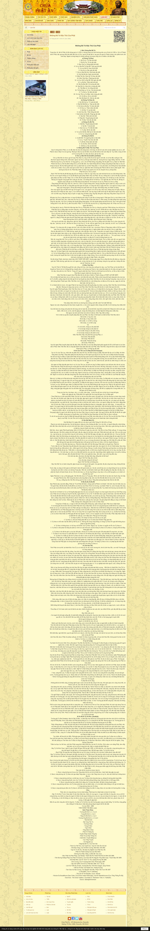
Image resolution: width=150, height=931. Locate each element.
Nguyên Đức (29, 89)
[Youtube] (80, 920)
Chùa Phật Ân (111, 896)
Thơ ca (68, 907)
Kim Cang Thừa (50, 902)
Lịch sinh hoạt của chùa (32, 912)
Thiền (48, 899)
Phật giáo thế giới (91, 910)
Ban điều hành (29, 902)
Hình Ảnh (36, 72)
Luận (48, 912)
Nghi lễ (68, 896)
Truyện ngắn (70, 902)
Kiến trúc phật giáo (71, 899)
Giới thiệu (28, 896)
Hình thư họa (111, 912)
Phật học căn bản (51, 904)
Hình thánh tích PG (112, 907)
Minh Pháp (37, 89)
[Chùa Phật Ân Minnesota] (83, 7)
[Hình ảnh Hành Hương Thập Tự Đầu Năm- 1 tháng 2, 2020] (36, 76)
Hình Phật (110, 899)
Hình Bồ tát (110, 902)
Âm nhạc (69, 912)
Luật (48, 910)
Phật (88, 896)
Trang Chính (28, 893)
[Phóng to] (58, 32)
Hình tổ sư (110, 904)
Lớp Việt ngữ (29, 907)
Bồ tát (88, 899)
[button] (30, 17)
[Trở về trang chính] (69, 920)
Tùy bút (69, 904)
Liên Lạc (28, 904)
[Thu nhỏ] (52, 32)
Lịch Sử (88, 893)
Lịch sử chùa (29, 899)
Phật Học (48, 893)
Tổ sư (88, 904)
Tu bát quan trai (30, 910)
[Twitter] (77, 920)
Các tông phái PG (91, 912)
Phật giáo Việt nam (91, 907)
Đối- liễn (69, 910)
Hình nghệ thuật (111, 910)
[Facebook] (73, 920)
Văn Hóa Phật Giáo (71, 893)
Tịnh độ (48, 896)
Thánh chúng (90, 902)
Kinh (48, 907)
